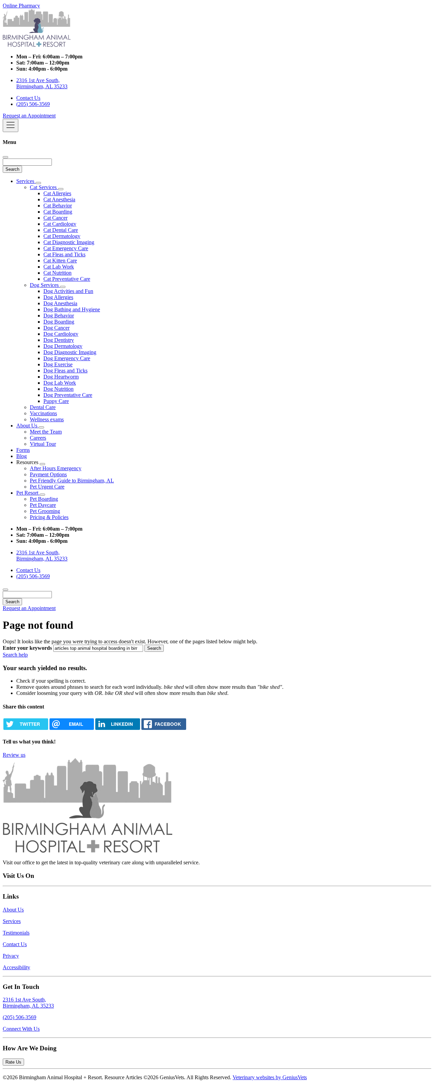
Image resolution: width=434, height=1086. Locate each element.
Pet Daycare (43, 505)
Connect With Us (21, 1029)
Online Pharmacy (21, 5)
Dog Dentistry (58, 340)
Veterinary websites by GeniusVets (270, 1077)
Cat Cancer (55, 218)
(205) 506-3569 (33, 104)
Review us (14, 755)
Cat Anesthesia (59, 199)
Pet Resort (28, 493)
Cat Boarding (57, 212)
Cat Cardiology (59, 224)
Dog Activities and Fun (68, 291)
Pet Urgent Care (47, 487)
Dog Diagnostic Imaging (69, 352)
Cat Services (44, 187)
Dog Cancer (56, 328)
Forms (23, 450)
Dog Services (45, 285)
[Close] (5, 157)
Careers (38, 438)
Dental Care (43, 407)
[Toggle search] (5, 590)
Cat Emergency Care (65, 248)
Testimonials (16, 933)
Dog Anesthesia (60, 303)
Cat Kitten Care (60, 260)
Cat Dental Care (60, 230)
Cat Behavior (57, 205)
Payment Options (48, 474)
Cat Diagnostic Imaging (68, 242)
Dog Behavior (58, 315)
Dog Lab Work (59, 383)
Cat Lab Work (58, 267)
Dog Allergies (58, 297)
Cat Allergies (57, 193)
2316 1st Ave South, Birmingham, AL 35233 (41, 83)
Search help (15, 655)
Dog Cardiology (60, 334)
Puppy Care (56, 401)
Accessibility (16, 967)
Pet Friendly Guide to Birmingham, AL (72, 480)
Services (26, 181)
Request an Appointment (29, 115)
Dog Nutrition (58, 389)
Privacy (11, 956)
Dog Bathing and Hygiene (71, 309)
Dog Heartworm (61, 377)
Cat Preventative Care (66, 279)
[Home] (37, 45)
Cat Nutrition (57, 273)
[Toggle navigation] (10, 125)
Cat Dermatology (61, 236)
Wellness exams (47, 419)
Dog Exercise (58, 364)
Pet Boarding (44, 499)
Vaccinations (43, 413)
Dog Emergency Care (66, 358)
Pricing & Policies (49, 517)
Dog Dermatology (62, 346)
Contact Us (28, 98)
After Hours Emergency (55, 468)
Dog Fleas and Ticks (65, 370)
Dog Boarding (58, 322)
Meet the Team (46, 432)
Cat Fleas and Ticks (64, 254)
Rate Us (13, 1062)
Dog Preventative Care (67, 395)
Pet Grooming (45, 511)
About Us (27, 425)
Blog (21, 456)
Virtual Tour (43, 444)
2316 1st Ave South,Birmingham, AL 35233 (28, 1003)
